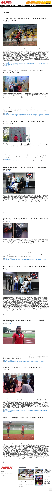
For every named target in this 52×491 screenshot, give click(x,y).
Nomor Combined (10, 115)
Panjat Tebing (9, 113)
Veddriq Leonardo (46, 115)
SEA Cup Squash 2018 (39, 63)
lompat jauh (20, 361)
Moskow (6, 115)
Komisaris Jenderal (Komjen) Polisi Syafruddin (30, 313)
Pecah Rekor (18, 115)
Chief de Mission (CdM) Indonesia (19, 313)
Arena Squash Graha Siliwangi (8, 63)
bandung (19, 63)
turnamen (12, 260)
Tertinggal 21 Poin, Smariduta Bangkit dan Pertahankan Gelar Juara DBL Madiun (26, 482)
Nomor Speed (36, 160)
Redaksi (2, 471)
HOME (2, 5)
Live (35, 5)
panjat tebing (15, 115)
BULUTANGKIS (17, 5)
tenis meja (7, 260)
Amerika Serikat (6, 461)
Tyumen (42, 115)
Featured (11, 62)
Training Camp (39, 313)
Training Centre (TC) (12, 64)
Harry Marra (16, 361)
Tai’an (29, 115)
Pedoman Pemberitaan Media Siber (7, 473)
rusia (21, 115)
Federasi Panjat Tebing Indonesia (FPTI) (31, 114)
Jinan (12, 259)
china (10, 114)
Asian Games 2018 (6, 62)
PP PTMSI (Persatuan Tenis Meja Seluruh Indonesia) (41, 259)
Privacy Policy (3, 475)
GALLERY (31, 5)
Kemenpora (15, 410)
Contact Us (3, 480)
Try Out (17, 64)
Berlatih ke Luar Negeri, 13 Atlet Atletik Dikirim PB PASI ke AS (23, 417)
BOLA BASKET (12, 5)
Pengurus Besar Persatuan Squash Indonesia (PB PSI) (28, 63)
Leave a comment (6, 65)
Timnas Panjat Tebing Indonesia (34, 115)
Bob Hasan (15, 461)
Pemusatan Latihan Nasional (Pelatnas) (29, 410)
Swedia (4, 260)
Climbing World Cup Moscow (19, 114)
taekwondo (4, 411)
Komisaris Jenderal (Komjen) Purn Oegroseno (28, 259)
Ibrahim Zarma (12, 410)
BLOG (28, 5)
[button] (6, 6)
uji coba (11, 411)
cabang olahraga (12, 313)
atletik (14, 361)
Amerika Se (5, 361)
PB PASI (29, 361)
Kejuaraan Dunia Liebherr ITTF (17, 259)
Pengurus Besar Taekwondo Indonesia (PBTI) (41, 410)
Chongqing (13, 114)
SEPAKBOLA (6, 5)
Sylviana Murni (8, 64)
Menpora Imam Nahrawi (20, 410)
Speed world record (25, 115)
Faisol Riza (24, 114)
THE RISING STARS (23, 5)
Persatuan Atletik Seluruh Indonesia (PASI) (36, 361)
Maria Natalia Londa (25, 361)
